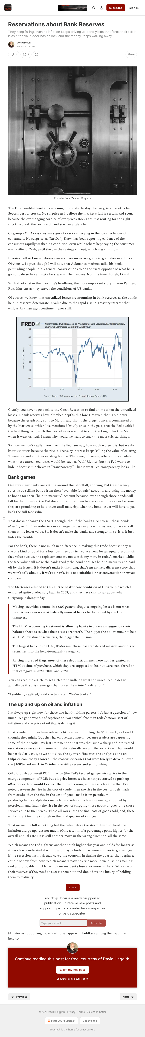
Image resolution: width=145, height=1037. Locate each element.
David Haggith (25, 43)
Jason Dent (71, 198)
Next (126, 996)
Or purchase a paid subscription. (72, 978)
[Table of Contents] (3, 518)
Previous (21, 996)
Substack (55, 1029)
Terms (81, 1011)
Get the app (90, 1020)
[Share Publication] (101, 7)
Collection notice (96, 1011)
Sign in (134, 8)
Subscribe (115, 8)
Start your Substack (63, 1020)
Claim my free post (72, 969)
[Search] (93, 7)
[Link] (3, 477)
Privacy (71, 1011)
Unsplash (86, 198)
